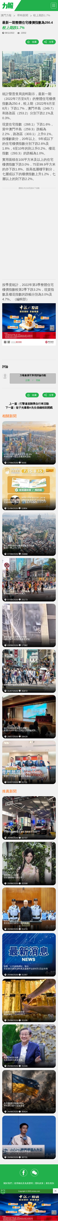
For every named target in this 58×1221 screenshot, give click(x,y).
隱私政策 (39, 1183)
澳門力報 (6, 15)
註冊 (28, 380)
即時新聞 (22, 15)
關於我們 (8, 1183)
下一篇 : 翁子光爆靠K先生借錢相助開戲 (29, 407)
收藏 (34, 42)
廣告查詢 (50, 1183)
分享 (51, 42)
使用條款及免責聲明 (23, 1183)
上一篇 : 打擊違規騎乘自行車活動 (29, 403)
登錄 (38, 380)
